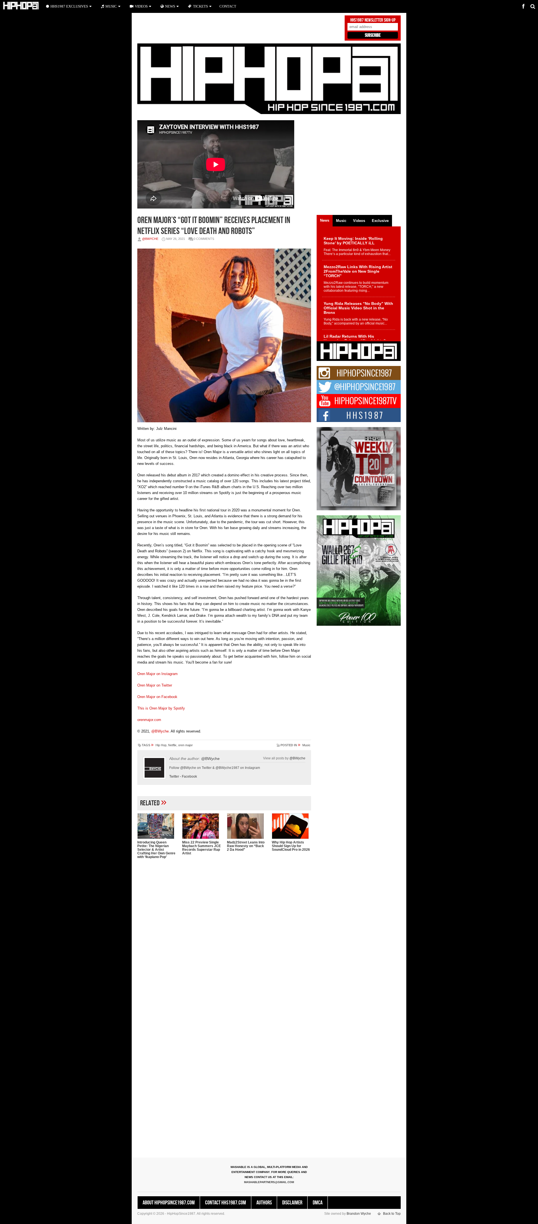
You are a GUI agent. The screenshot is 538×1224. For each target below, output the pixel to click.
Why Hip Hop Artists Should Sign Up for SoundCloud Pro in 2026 (291, 846)
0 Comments (204, 238)
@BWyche (150, 238)
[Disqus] (224, 936)
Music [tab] (341, 221)
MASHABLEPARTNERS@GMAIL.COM (269, 1182)
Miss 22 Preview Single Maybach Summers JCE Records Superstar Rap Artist (201, 847)
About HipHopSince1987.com (169, 1202)
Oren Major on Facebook (157, 697)
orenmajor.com (149, 720)
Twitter (174, 776)
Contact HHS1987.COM (225, 1202)
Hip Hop (161, 745)
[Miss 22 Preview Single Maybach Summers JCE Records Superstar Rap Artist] (201, 826)
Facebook (189, 776)
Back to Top (392, 1214)
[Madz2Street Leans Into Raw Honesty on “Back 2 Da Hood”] (246, 826)
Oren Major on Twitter (154, 685)
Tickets (200, 6)
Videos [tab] (359, 221)
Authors (264, 1202)
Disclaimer (292, 1202)
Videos (141, 6)
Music (306, 745)
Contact (227, 6)
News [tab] (324, 220)
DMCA (318, 1202)
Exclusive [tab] (380, 221)
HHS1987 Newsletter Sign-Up (372, 20)
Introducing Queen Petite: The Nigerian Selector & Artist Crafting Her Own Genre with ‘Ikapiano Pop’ (156, 849)
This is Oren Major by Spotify (161, 708)
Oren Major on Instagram (157, 674)
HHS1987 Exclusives (69, 6)
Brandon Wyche (359, 1214)
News (170, 6)
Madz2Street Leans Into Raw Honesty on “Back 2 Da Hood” (246, 846)
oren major (185, 745)
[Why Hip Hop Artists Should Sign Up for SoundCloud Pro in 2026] (291, 826)
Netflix (172, 745)
